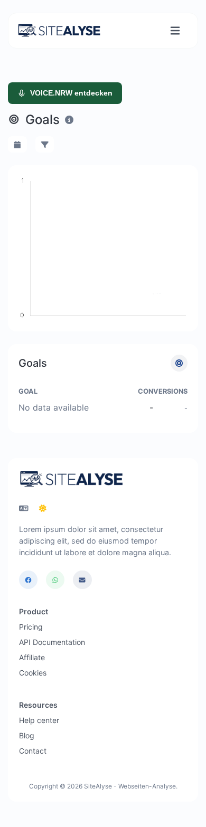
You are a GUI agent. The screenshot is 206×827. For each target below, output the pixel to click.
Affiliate (32, 657)
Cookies (32, 672)
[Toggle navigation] (175, 31)
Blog (26, 735)
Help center (39, 720)
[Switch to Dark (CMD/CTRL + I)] (43, 508)
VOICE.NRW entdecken (71, 93)
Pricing (31, 626)
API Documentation (52, 642)
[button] (17, 144)
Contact (32, 750)
